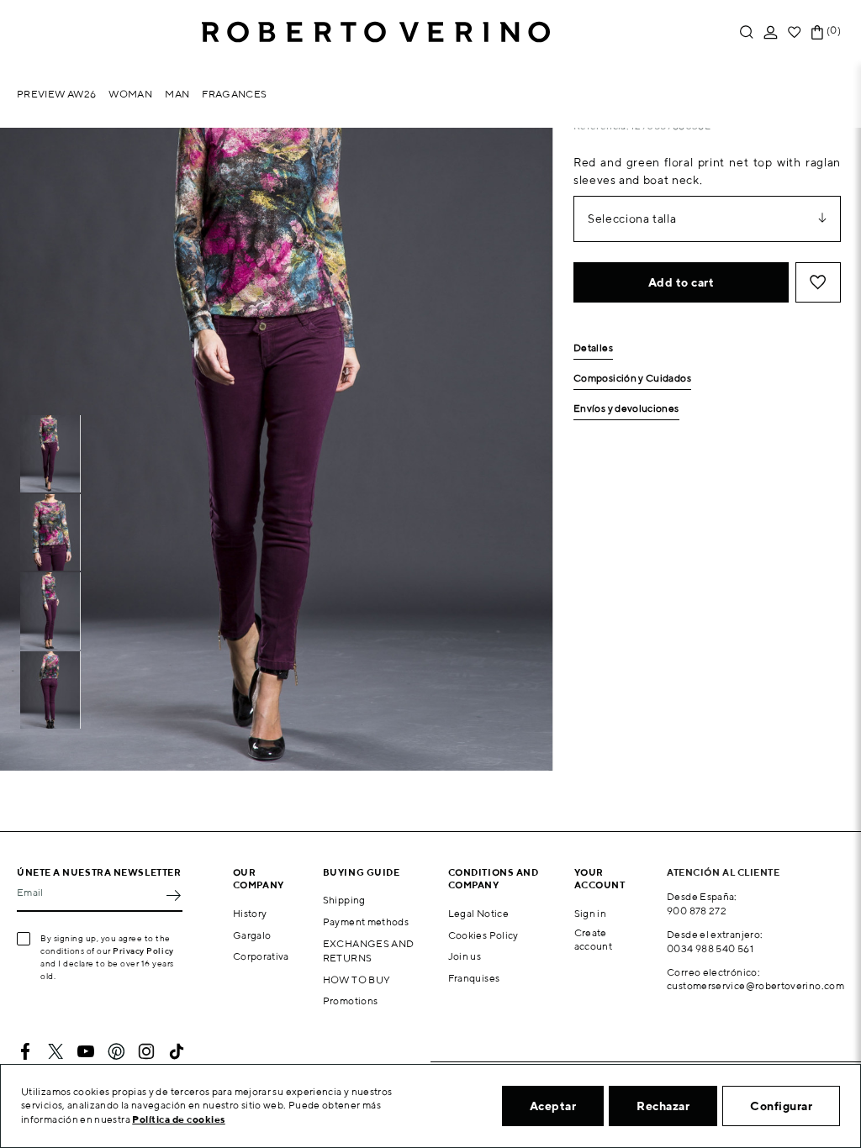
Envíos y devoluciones (626, 408)
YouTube (85, 1051)
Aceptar (553, 1106)
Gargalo (252, 935)
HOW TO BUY (357, 979)
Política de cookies (178, 1119)
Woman (130, 93)
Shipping (344, 899)
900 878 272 (696, 910)
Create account (593, 939)
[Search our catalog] (746, 32)
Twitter (55, 1051)
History (250, 913)
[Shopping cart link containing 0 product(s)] (817, 32)
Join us (465, 956)
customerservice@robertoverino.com (755, 985)
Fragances (234, 93)
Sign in (590, 913)
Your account (600, 878)
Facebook (25, 1051)
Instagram (146, 1051)
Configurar (781, 1106)
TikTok (176, 1051)
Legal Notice (478, 913)
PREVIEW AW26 (56, 93)
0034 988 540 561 (710, 948)
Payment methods (366, 921)
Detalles (593, 348)
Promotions (350, 1000)
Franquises (474, 978)
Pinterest (116, 1051)
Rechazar (663, 1106)
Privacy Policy (143, 950)
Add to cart (681, 282)
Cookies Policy (483, 935)
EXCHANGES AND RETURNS (369, 950)
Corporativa (261, 956)
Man (177, 93)
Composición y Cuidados (632, 378)
